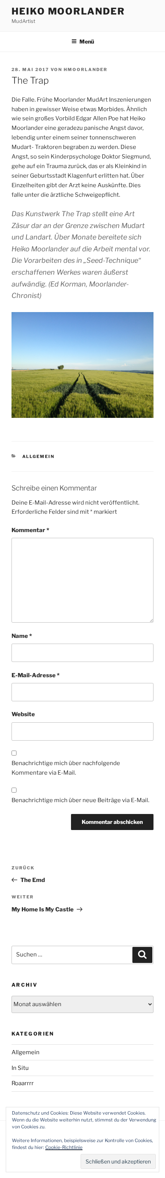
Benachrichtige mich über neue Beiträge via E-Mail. (80, 800)
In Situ (20, 1068)
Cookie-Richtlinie (63, 1147)
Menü (86, 41)
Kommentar (30, 530)
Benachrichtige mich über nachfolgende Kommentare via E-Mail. (66, 768)
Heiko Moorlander (68, 11)
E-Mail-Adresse (35, 675)
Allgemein (38, 456)
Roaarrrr (23, 1083)
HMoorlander (85, 69)
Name (22, 636)
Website (23, 714)
